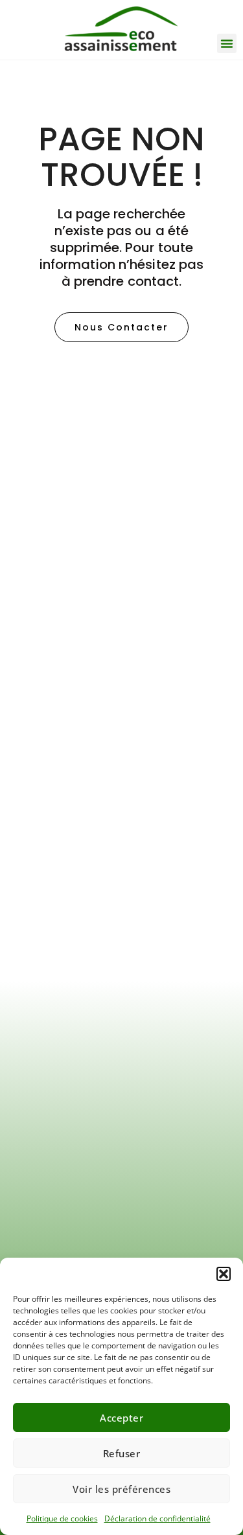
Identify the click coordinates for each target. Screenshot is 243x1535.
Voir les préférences (121, 1489)
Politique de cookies (62, 1518)
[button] (223, 1273)
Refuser (122, 1453)
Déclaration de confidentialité (157, 1518)
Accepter (121, 1417)
